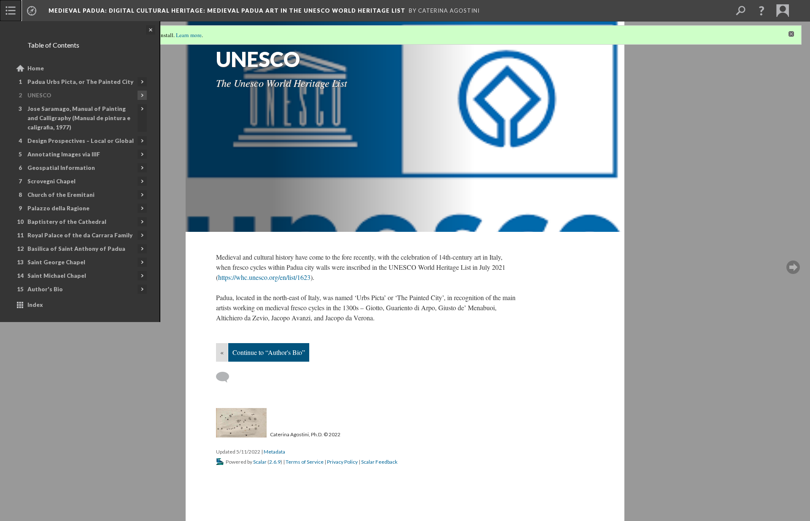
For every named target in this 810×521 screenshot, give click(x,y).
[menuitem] (10, 10)
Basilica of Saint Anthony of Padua (76, 248)
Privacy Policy (342, 462)
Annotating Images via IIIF (63, 154)
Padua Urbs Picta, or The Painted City (80, 81)
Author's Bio (45, 289)
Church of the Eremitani (60, 194)
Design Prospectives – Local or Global (80, 140)
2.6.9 (275, 462)
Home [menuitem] (35, 68)
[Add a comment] (226, 377)
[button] (761, 10)
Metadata (274, 451)
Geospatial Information (61, 167)
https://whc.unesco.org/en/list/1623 (264, 277)
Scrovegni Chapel (51, 181)
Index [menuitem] (35, 304)
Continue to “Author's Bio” (268, 352)
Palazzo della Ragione (58, 208)
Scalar (260, 462)
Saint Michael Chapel (56, 275)
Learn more (189, 35)
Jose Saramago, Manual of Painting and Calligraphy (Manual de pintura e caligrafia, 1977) (78, 118)
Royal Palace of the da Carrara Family (79, 235)
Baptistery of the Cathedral (66, 221)
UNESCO (39, 95)
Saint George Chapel (56, 262)
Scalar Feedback (379, 462)
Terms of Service (305, 462)
